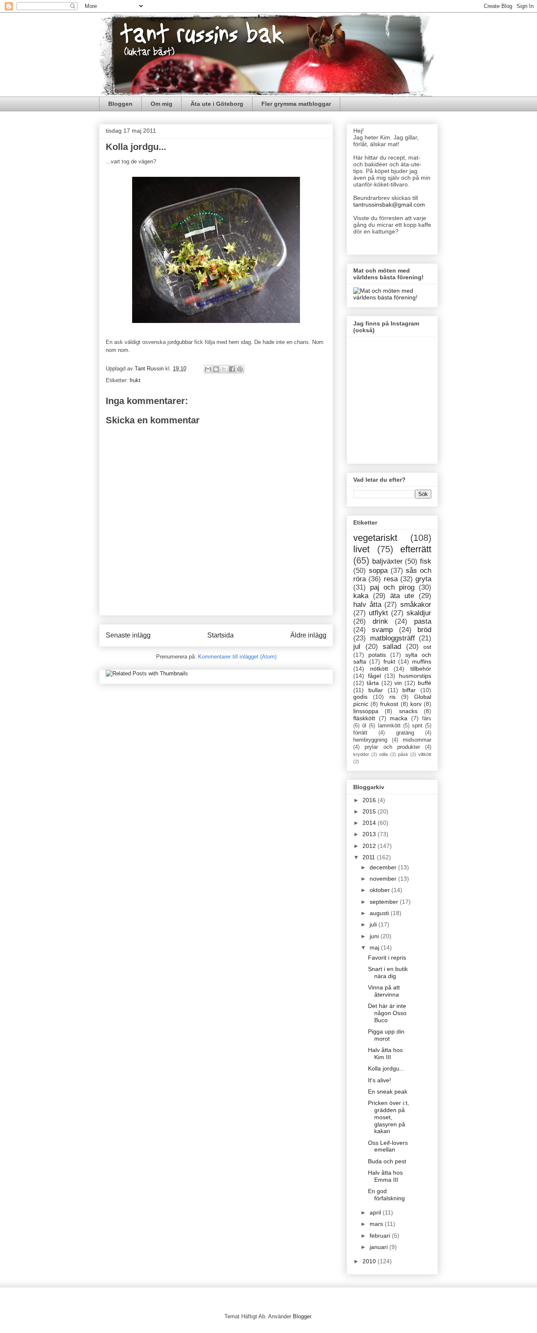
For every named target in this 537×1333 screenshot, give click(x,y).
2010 (370, 1261)
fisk (425, 561)
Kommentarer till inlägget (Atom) (237, 656)
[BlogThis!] (216, 369)
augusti (380, 913)
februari (381, 1235)
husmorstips (415, 675)
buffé (424, 683)
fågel (374, 675)
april (376, 1212)
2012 (370, 845)
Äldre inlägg (308, 635)
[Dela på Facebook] (232, 369)
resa (391, 579)
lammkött (389, 726)
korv (416, 704)
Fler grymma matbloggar (296, 103)
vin (398, 683)
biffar (409, 690)
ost (427, 646)
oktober (380, 890)
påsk (403, 754)
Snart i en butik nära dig (388, 972)
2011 (369, 857)
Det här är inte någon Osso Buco (387, 1012)
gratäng (405, 733)
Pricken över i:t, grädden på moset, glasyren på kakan (388, 1116)
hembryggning (370, 740)
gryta (423, 579)
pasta (422, 621)
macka (398, 718)
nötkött (379, 668)
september (385, 901)
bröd (424, 630)
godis (360, 696)
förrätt (360, 733)
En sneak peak (387, 1091)
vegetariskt (375, 538)
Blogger (302, 1316)
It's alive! (379, 1080)
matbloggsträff (392, 638)
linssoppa (365, 711)
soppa (378, 571)
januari (379, 1247)
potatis (377, 654)
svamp (382, 630)
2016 (370, 800)
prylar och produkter (392, 747)
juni (375, 936)
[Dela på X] (224, 369)
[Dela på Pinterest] (240, 369)
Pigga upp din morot (386, 1035)
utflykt (378, 613)
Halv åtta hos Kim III (385, 1053)
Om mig (161, 103)
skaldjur (419, 613)
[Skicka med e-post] (208, 369)
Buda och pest (387, 1161)
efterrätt (415, 549)
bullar (375, 690)
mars (377, 1223)
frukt (135, 380)
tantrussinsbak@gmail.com (389, 204)
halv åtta (367, 605)
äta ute (402, 596)
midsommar (417, 740)
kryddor (361, 754)
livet (361, 549)
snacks (408, 711)
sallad (392, 647)
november (384, 878)
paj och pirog (392, 587)
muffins (421, 661)
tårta (373, 683)
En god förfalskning (386, 1195)
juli (374, 924)
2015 (370, 811)
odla (383, 754)
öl (364, 726)
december (384, 867)
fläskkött (364, 718)
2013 (370, 834)
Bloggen (120, 103)
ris (392, 696)
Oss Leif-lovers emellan (388, 1146)
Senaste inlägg (128, 635)
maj (375, 947)
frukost (389, 704)
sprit (417, 726)
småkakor (415, 605)
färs (426, 719)
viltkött (424, 754)
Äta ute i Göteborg (216, 103)
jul (356, 647)
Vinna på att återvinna (384, 991)
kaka (360, 596)
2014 (370, 822)
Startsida (220, 635)
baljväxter (387, 561)
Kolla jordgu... (386, 1068)
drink (380, 621)
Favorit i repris (387, 957)
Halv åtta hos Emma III (385, 1176)
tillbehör (420, 668)
